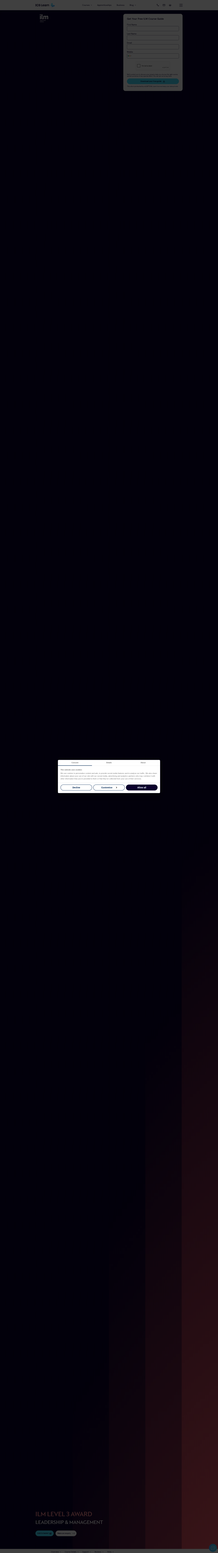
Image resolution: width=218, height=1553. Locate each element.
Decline (76, 787)
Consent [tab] (75, 763)
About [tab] (143, 763)
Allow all (141, 787)
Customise (106, 787)
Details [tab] (109, 763)
